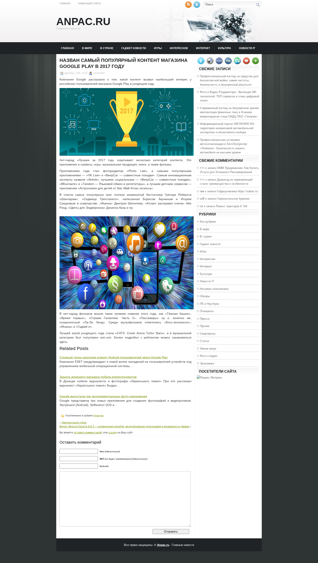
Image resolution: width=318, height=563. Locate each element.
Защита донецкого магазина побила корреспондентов (98, 377)
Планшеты (207, 311)
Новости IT (247, 48)
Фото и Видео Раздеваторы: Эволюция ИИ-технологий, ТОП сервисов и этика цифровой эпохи (229, 96)
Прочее (204, 326)
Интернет (203, 48)
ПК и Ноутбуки (209, 304)
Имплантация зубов (74, 422)
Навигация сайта (89, 3)
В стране (106, 48)
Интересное (179, 48)
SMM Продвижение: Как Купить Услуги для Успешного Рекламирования (229, 170)
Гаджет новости (133, 48)
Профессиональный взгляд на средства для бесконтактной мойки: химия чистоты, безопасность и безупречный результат (229, 80)
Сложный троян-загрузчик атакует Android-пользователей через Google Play (113, 357)
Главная (65, 3)
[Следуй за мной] (197, 7)
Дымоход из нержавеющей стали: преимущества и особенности (226, 181)
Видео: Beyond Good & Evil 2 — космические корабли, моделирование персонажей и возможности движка (124, 426)
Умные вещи (208, 348)
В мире (87, 48)
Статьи (204, 341)
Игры (158, 48)
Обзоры (205, 296)
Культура (224, 48)
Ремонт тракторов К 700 (231, 206)
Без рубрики (208, 221)
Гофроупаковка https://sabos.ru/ (237, 191)
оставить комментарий (88, 432)
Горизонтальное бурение (233, 198)
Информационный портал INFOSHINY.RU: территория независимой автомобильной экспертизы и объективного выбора (227, 128)
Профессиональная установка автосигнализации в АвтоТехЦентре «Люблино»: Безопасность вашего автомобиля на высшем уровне (223, 146)
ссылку (112, 432)
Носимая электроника (214, 289)
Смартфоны (207, 333)
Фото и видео (208, 356)
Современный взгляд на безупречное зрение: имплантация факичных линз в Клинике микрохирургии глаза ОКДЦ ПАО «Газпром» (229, 112)
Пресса (204, 318)
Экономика (207, 363)
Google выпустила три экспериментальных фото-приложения (103, 396)
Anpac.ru (83, 21)
